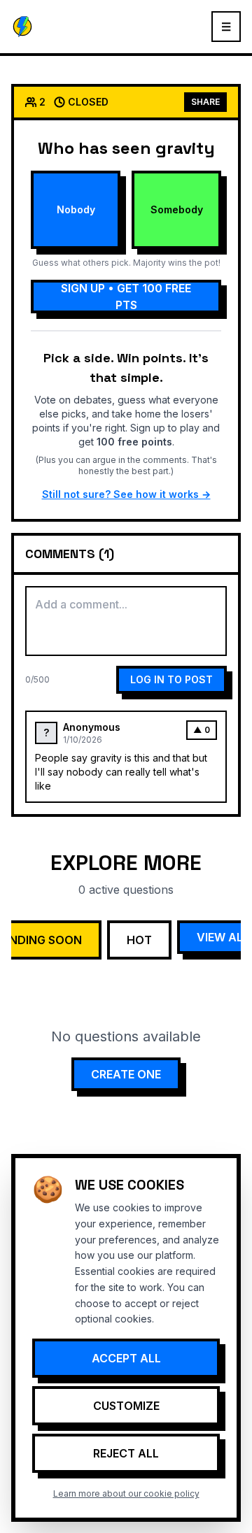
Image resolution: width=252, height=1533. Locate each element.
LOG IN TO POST (171, 679)
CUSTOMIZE (126, 1406)
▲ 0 (201, 730)
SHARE (205, 102)
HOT (139, 940)
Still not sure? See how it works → (126, 494)
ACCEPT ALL (126, 1358)
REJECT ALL (126, 1453)
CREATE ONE (126, 1074)
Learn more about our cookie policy (126, 1493)
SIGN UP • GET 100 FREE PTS (126, 296)
